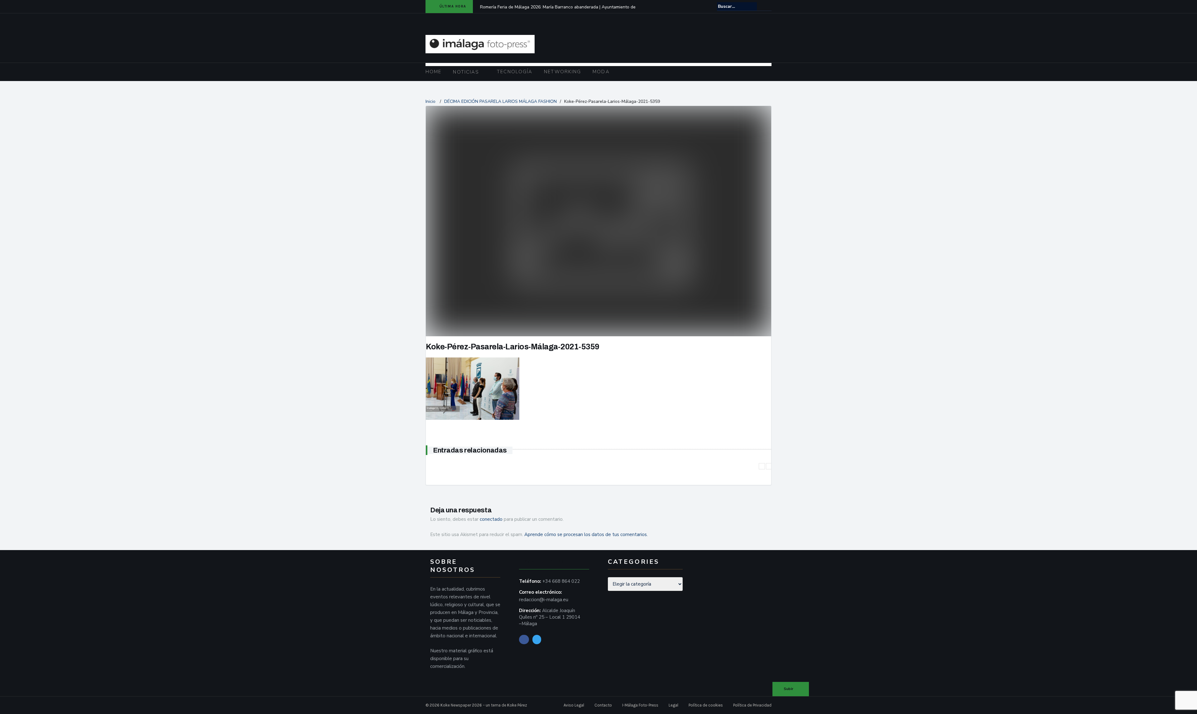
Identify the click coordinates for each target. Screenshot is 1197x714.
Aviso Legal (574, 705)
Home (433, 72)
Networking (562, 72)
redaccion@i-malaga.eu (543, 600)
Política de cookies (706, 705)
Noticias (466, 72)
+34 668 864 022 (561, 581)
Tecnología (514, 72)
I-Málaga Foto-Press (640, 705)
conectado (491, 519)
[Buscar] (767, 6)
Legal (673, 705)
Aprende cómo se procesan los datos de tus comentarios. (586, 534)
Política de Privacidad (752, 705)
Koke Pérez (517, 705)
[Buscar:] (737, 6)
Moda (601, 72)
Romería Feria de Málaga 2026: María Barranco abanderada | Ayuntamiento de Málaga (558, 11)
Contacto (603, 705)
